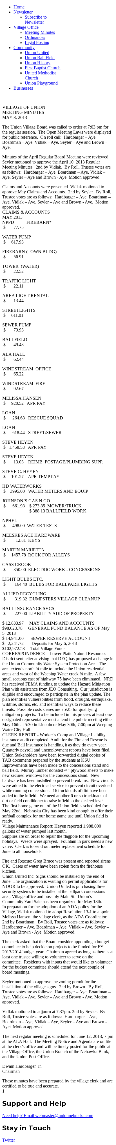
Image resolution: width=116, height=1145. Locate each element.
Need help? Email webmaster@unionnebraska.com (47, 1115)
